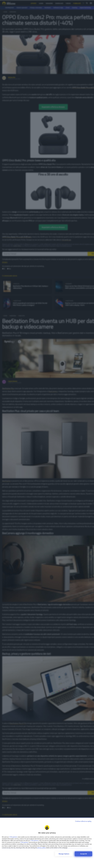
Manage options (64, 854)
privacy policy (41, 847)
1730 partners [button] (13, 837)
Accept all (83, 854)
